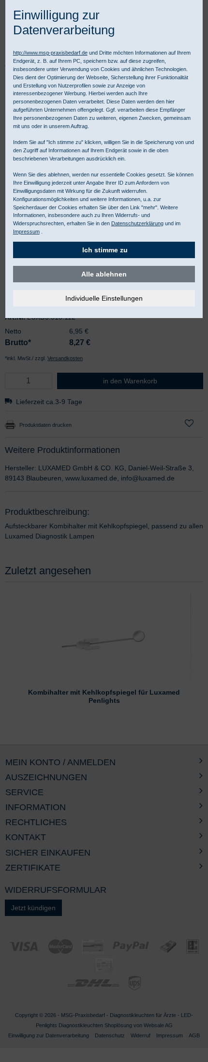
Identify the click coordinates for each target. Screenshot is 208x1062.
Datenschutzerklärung (137, 223)
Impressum (26, 231)
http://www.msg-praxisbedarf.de (50, 53)
